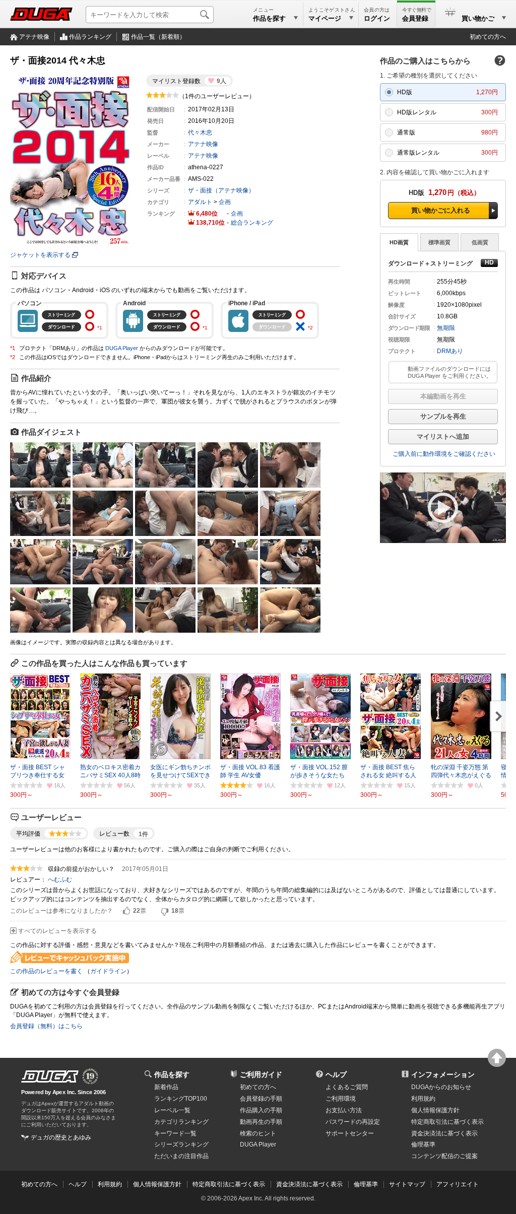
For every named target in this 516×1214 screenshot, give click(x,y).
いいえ (164, 911)
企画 (225, 202)
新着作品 (166, 1087)
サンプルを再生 (443, 416)
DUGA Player (121, 348)
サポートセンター (350, 1133)
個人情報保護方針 (435, 1110)
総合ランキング (252, 222)
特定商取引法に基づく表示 (228, 1184)
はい (126, 911)
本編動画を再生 (443, 396)
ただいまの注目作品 (181, 1156)
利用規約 (423, 1098)
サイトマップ (407, 1184)
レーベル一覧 (172, 1110)
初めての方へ (488, 36)
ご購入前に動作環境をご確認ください (444, 453)
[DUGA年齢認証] (50, 1076)
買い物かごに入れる (440, 210)
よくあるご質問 (347, 1087)
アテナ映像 (34, 36)
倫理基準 (423, 1144)
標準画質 (439, 242)
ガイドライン (108, 971)
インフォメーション (443, 1074)
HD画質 (399, 242)
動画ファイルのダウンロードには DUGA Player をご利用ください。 (450, 372)
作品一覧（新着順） (158, 36)
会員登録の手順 (261, 1098)
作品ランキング (90, 36)
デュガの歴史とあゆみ (61, 1137)
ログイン (377, 18)
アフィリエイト (457, 1184)
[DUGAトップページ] (41, 14)
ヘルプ (336, 1074)
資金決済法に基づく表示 (309, 1184)
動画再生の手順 (261, 1121)
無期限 (446, 327)
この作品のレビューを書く (46, 971)
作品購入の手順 (261, 1110)
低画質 (480, 242)
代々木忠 (200, 132)
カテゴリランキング (181, 1121)
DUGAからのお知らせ (441, 1087)
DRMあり (450, 351)
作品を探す (171, 1074)
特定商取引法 (447, 1121)
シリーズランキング (181, 1144)
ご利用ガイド (261, 1074)
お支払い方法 (344, 1110)
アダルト (200, 202)
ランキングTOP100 (180, 1098)
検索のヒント (258, 1133)
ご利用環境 (341, 1098)
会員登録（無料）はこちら (46, 1026)
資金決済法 (444, 1133)
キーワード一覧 (175, 1133)
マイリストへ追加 (443, 436)
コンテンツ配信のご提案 (444, 1156)
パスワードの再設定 (353, 1121)
